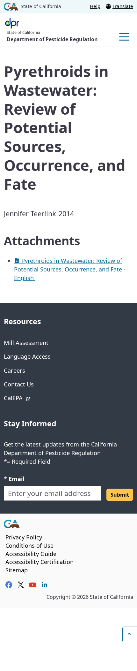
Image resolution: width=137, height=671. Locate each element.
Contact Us (19, 384)
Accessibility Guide (30, 554)
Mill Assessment (26, 343)
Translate (122, 6)
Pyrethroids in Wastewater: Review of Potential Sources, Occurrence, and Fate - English (70, 269)
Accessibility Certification (39, 562)
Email (14, 479)
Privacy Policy (23, 537)
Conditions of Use (29, 545)
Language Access (27, 356)
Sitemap (16, 570)
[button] (119, 495)
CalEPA (36, 397)
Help (95, 6)
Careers (14, 370)
